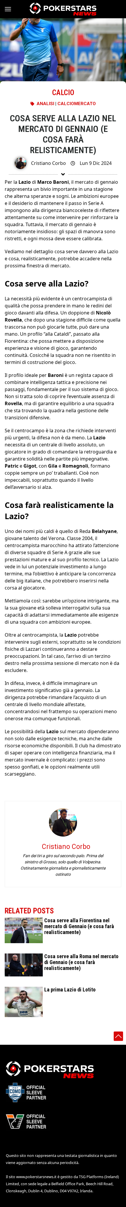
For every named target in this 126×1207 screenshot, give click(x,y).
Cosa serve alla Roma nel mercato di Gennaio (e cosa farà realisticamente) (81, 962)
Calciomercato (76, 103)
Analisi (45, 103)
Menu (10, 9)
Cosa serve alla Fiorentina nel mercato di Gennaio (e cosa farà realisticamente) (79, 926)
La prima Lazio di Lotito (70, 989)
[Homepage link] (63, 9)
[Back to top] (118, 1036)
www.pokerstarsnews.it (36, 1176)
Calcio (63, 92)
